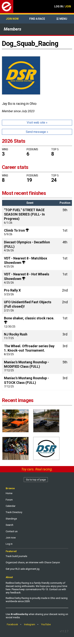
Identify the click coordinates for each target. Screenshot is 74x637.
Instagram (29, 624)
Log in (9, 543)
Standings (11, 518)
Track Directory (14, 512)
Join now (12, 18)
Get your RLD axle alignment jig (22, 568)
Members (12, 29)
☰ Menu (61, 18)
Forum (9, 499)
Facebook (12, 624)
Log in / (62, 6)
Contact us (11, 531)
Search (9, 524)
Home (9, 493)
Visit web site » (37, 122)
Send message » (37, 132)
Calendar (10, 506)
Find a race (37, 18)
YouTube (46, 624)
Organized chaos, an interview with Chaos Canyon (33, 562)
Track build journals (16, 556)
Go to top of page (36, 479)
